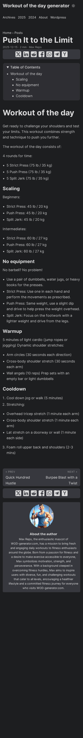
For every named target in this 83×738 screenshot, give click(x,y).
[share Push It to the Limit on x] (18, 54)
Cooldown (24, 96)
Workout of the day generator (36, 5)
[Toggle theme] (73, 6)
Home (7, 33)
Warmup (22, 90)
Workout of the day (26, 74)
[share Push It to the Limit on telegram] (57, 54)
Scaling (22, 79)
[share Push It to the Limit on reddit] (34, 54)
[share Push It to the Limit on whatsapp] (49, 54)
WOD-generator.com (24, 543)
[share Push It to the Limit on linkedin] (26, 54)
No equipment (27, 85)
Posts (18, 33)
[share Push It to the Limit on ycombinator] (65, 54)
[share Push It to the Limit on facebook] (41, 54)
